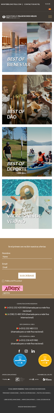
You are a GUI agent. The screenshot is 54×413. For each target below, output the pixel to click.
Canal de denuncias (43, 399)
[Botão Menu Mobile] (50, 16)
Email (4, 263)
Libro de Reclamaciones (12, 399)
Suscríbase (27, 275)
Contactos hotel (32, 4)
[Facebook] (20, 351)
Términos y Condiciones (10, 393)
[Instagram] (26, 351)
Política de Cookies (43, 393)
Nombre (6, 253)
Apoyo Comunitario (28, 399)
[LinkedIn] (33, 351)
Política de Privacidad (13, 281)
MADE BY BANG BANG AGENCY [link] (27, 406)
